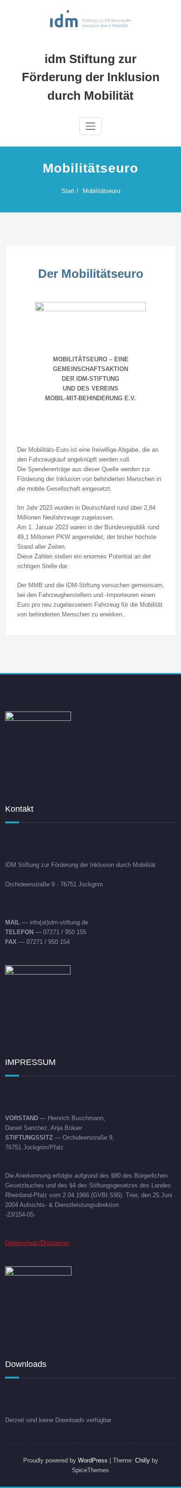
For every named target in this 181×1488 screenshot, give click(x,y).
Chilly (142, 1460)
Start (67, 190)
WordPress (93, 1460)
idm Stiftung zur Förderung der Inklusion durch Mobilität (91, 77)
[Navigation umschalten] (90, 126)
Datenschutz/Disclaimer (37, 1242)
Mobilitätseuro (101, 190)
